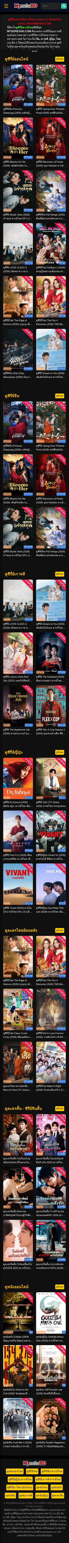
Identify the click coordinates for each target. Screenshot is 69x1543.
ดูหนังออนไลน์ (15, 1471)
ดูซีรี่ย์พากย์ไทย (24, 27)
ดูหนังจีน (10, 1495)
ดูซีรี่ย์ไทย (32, 1471)
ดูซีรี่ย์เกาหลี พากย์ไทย (48, 1479)
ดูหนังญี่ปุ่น (42, 1495)
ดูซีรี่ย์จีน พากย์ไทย (52, 1471)
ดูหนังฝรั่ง (56, 1487)
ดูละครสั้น (57, 1495)
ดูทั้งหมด (59, 59)
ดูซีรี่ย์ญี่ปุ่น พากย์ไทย (20, 1479)
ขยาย (34, 51)
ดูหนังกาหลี (25, 1495)
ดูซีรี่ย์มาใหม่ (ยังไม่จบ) (19, 1487)
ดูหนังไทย (41, 1487)
